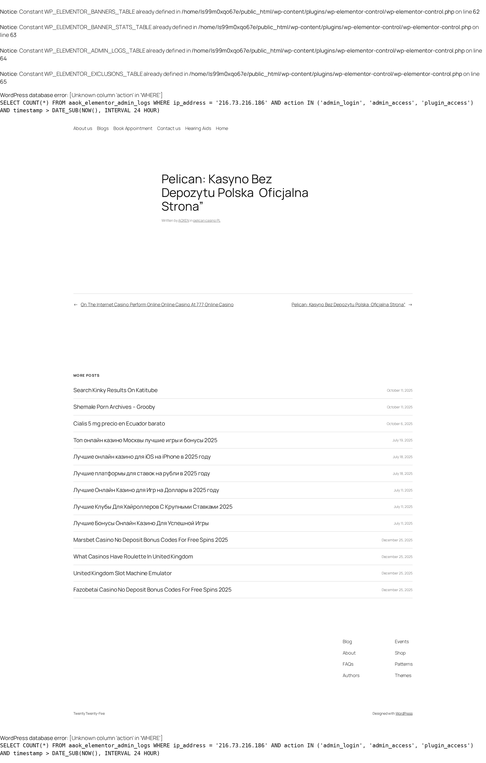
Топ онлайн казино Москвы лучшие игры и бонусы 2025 (145, 440)
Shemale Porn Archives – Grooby (114, 407)
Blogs (103, 128)
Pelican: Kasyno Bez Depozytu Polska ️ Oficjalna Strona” (348, 304)
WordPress (404, 713)
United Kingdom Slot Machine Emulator (122, 573)
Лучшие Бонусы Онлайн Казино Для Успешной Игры (141, 523)
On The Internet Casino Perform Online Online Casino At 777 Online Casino (157, 304)
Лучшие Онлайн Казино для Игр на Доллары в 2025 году (146, 490)
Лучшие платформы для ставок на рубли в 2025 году (141, 473)
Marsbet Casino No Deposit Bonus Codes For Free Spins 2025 (150, 540)
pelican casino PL (206, 220)
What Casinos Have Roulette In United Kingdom (133, 556)
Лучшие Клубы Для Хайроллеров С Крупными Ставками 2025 (153, 507)
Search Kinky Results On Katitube (115, 390)
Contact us (168, 128)
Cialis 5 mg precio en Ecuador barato (119, 423)
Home (222, 128)
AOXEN (183, 220)
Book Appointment (132, 128)
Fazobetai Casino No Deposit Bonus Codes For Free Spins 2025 (152, 590)
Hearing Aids (198, 128)
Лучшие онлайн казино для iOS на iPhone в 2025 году (142, 457)
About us (82, 128)
